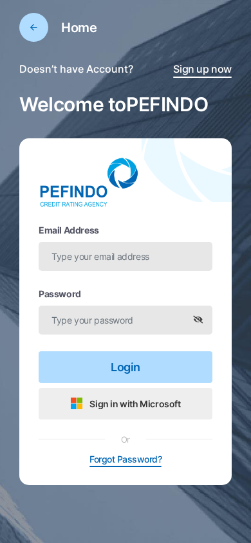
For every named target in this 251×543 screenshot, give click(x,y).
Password (60, 293)
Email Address (69, 230)
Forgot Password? (125, 459)
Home (79, 27)
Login (125, 367)
